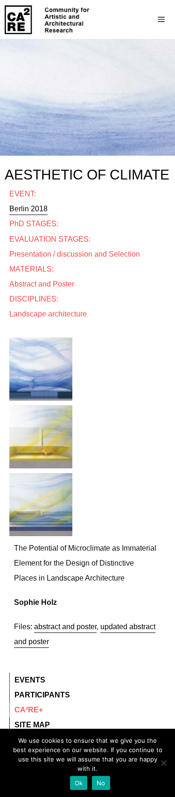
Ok (79, 783)
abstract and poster (65, 627)
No (101, 783)
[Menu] (142, 19)
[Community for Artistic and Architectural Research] (48, 19)
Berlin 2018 (28, 209)
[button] (41, 325)
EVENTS (29, 680)
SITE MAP (32, 725)
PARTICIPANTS (42, 695)
